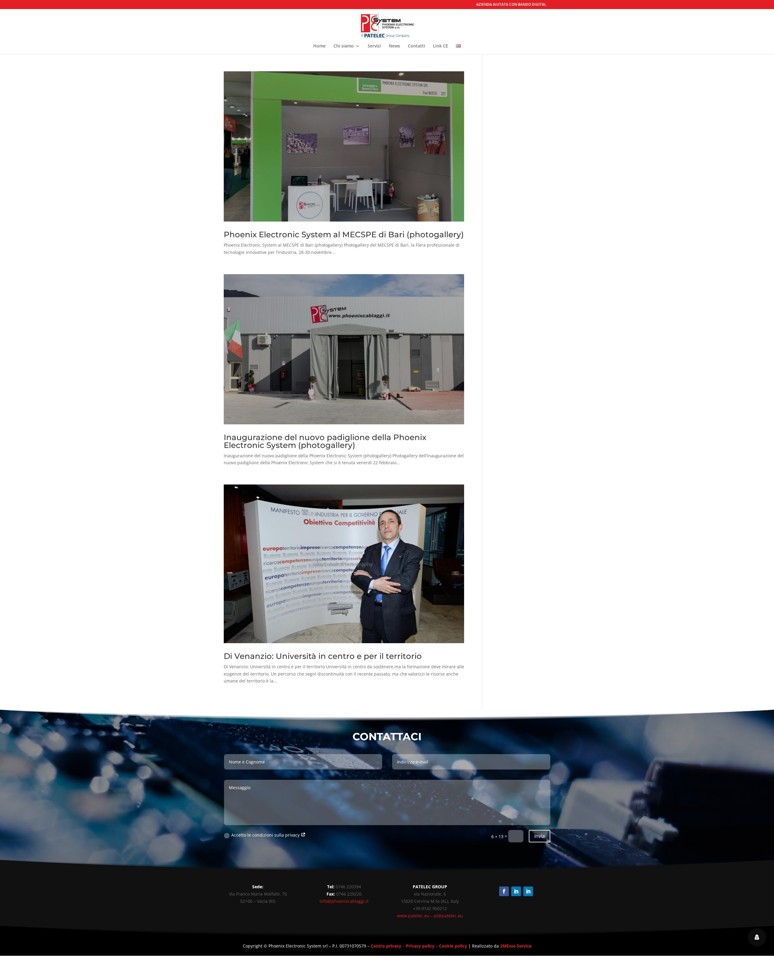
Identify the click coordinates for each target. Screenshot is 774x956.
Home (319, 46)
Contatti (416, 46)
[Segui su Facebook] (504, 891)
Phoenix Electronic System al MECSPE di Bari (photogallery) (344, 234)
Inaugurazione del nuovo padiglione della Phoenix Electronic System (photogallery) (325, 441)
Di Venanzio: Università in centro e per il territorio (323, 656)
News (394, 46)
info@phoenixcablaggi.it (344, 901)
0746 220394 (348, 887)
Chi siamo (343, 46)
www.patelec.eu (413, 916)
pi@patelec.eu (448, 916)
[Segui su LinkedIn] (516, 891)
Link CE (440, 46)
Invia (539, 836)
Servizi (374, 46)
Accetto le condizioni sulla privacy (266, 835)
